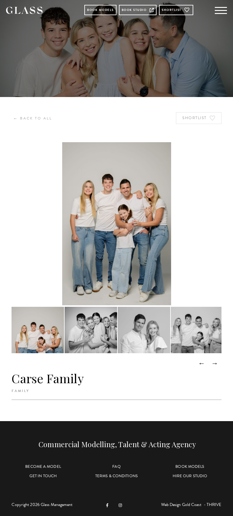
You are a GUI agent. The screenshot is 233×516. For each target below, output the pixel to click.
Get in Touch (43, 476)
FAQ (116, 467)
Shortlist (171, 10)
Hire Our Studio (190, 476)
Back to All (32, 118)
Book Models (100, 10)
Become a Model (43, 467)
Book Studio (134, 10)
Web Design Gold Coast (181, 504)
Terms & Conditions (116, 476)
